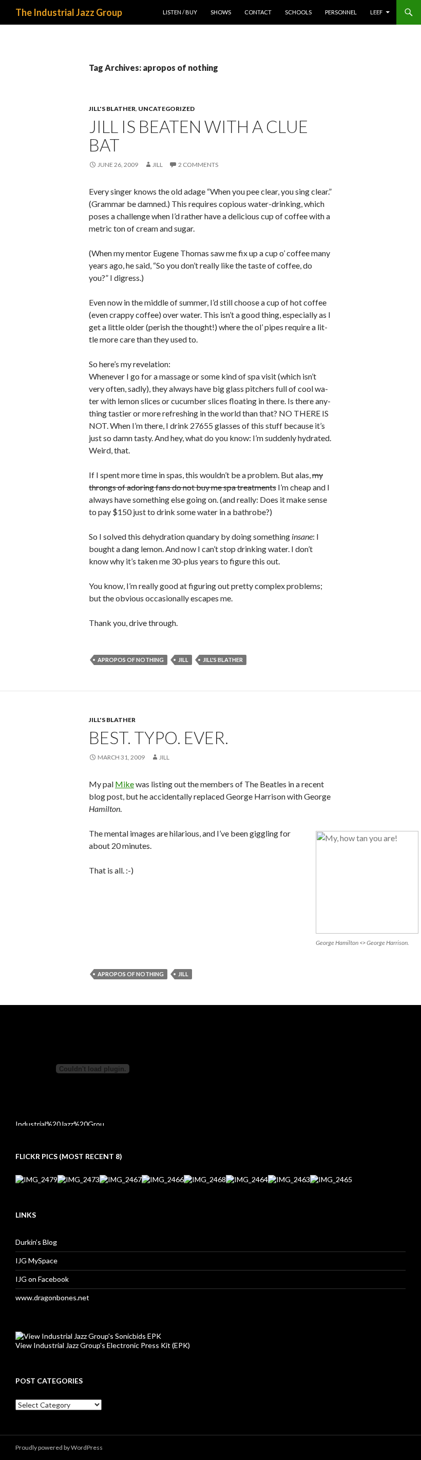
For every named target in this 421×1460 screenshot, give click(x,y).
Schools (298, 12)
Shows (220, 12)
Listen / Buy (180, 12)
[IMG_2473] (79, 1178)
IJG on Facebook (42, 1279)
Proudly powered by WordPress (59, 1447)
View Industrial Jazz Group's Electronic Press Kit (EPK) (102, 1345)
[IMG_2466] (163, 1178)
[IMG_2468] (205, 1178)
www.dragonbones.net (52, 1297)
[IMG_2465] (331, 1178)
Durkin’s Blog (36, 1242)
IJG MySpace (36, 1260)
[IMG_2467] (121, 1178)
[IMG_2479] (36, 1178)
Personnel (341, 12)
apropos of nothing (131, 659)
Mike (124, 784)
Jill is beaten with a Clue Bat (198, 135)
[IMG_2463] (289, 1178)
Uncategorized (166, 108)
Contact (258, 12)
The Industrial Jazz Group (68, 12)
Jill (157, 164)
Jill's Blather (112, 108)
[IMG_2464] (247, 1178)
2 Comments (198, 164)
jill (183, 659)
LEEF (376, 12)
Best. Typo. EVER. (158, 737)
